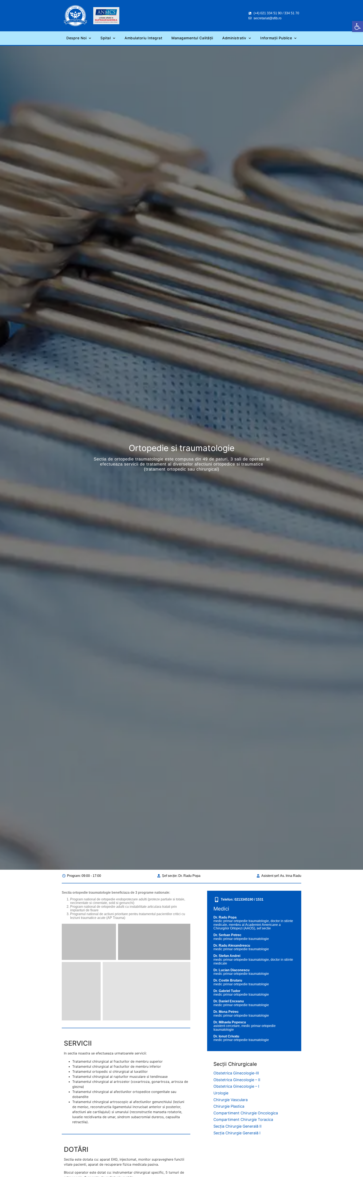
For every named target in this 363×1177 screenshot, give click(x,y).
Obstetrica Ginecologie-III (236, 1073)
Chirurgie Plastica (228, 1106)
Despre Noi (76, 38)
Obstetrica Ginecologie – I (236, 1086)
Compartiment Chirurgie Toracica (243, 1119)
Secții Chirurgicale (235, 1064)
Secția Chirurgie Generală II (237, 1126)
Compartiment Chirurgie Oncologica (245, 1113)
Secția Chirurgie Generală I (236, 1133)
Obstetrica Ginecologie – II (236, 1080)
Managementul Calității (192, 38)
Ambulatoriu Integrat (143, 38)
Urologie (220, 1093)
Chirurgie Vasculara (230, 1100)
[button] (357, 26)
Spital (105, 38)
